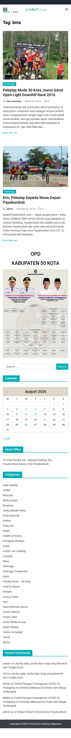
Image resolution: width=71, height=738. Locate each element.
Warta (6, 642)
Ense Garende (11, 515)
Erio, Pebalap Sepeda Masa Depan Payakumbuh (32, 200)
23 (63, 419)
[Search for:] (28, 367)
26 (26, 424)
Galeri (6, 530)
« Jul (6, 438)
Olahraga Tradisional (15, 571)
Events (7, 520)
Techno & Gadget (13, 632)
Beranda (8, 495)
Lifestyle (8, 556)
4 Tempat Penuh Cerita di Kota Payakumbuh (40, 711)
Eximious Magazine (51, 724)
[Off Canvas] (5, 9)
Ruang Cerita (10, 596)
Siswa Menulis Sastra (15, 606)
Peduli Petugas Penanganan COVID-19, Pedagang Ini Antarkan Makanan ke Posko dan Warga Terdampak (34, 687)
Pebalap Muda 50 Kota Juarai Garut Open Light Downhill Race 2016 (33, 92)
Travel (6, 637)
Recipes (7, 591)
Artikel (6, 490)
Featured (8, 525)
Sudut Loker (10, 616)
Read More (8, 133)
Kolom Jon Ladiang (14, 551)
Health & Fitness (12, 535)
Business (8, 505)
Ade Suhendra (13, 101)
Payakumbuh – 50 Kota (17, 581)
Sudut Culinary (11, 611)
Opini (6, 576)
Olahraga (9, 84)
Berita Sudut (10, 500)
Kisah (6, 545)
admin (9, 208)
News (6, 561)
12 (26, 414)
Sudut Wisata (11, 627)
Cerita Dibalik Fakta (14, 510)
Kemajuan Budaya (13, 540)
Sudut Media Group (14, 622)
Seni (5, 601)
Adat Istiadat (10, 485)
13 (35, 414)
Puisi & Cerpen (11, 586)
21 (45, 419)
